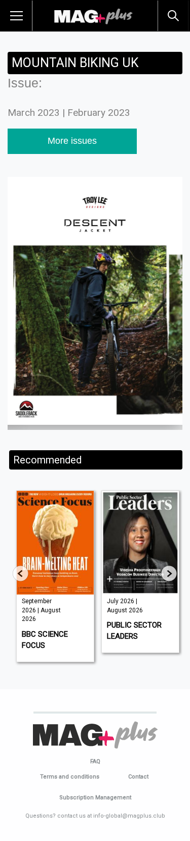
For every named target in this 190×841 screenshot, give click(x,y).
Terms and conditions (69, 776)
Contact (138, 776)
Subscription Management (95, 797)
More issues (72, 140)
